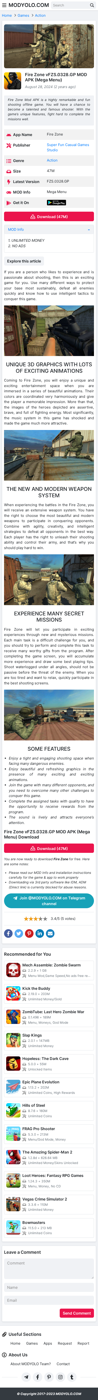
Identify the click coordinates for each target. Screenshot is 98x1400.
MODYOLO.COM (29, 5)
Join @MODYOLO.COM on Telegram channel (52, 901)
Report (83, 1343)
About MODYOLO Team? (30, 1364)
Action (52, 160)
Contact (63, 1364)
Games (32, 1343)
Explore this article (24, 261)
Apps (48, 1343)
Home (15, 1343)
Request (65, 1343)
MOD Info (16, 229)
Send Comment (77, 1313)
